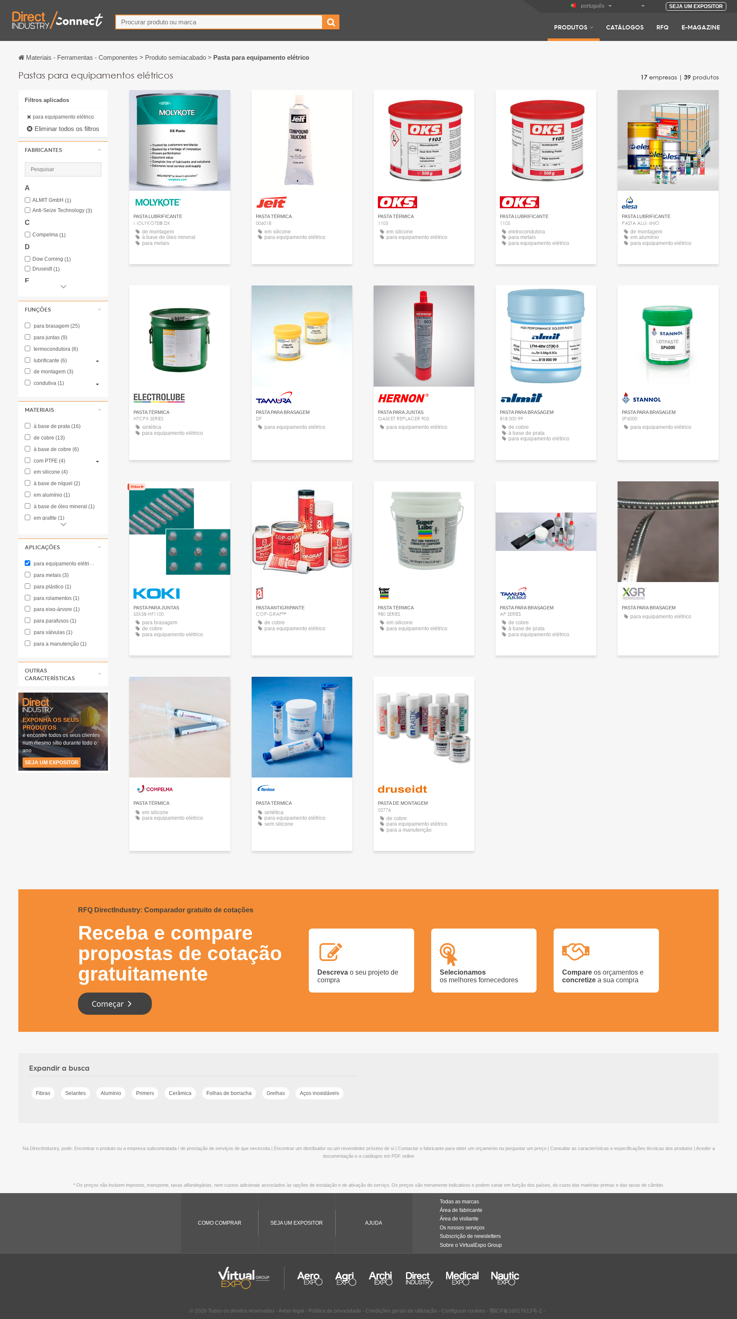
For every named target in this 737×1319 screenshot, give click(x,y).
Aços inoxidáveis (319, 1093)
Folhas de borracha (229, 1093)
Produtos (570, 27)
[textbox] (219, 22)
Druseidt (46, 269)
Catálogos (625, 27)
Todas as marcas (459, 1202)
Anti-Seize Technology (62, 210)
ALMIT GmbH (51, 200)
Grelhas (276, 1093)
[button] (63, 150)
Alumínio (111, 1093)
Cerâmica (180, 1093)
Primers (145, 1093)
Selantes (75, 1093)
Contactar (179, 104)
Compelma (49, 235)
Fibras (43, 1093)
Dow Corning (51, 259)
